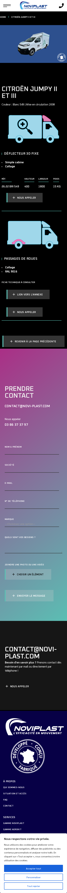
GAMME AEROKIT (12, 829)
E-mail (9, 483)
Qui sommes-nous (14, 787)
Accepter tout (33, 868)
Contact (8, 806)
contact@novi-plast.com (27, 406)
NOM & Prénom (13, 447)
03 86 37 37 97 (16, 424)
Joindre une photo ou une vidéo (25, 565)
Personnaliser (34, 877)
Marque (9, 519)
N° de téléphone (15, 501)
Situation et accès (15, 794)
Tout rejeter (33, 886)
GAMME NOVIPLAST (13, 823)
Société (9, 465)
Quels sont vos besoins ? (20, 537)
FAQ (5, 800)
